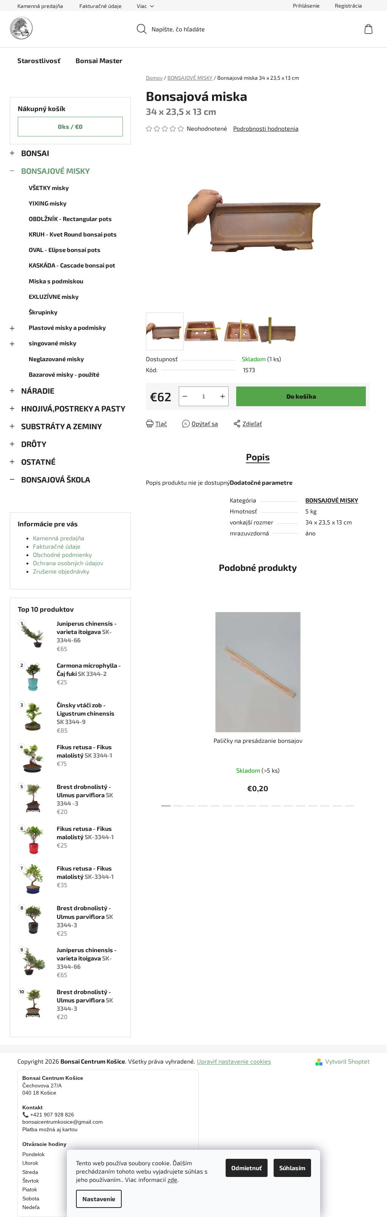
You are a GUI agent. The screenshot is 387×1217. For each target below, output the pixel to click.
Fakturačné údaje (100, 6)
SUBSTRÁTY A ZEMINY (61, 426)
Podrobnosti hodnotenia (266, 128)
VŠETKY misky (49, 187)
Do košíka (301, 396)
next (364, 707)
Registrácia (348, 5)
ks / (70, 126)
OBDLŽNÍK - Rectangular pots (70, 218)
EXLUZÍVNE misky (54, 296)
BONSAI (35, 153)
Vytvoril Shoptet (347, 1061)
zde (172, 1179)
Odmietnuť (246, 1167)
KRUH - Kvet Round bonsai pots (73, 234)
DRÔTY (33, 443)
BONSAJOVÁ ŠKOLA (55, 479)
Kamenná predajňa (40, 6)
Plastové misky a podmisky (67, 327)
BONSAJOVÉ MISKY (55, 170)
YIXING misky (48, 203)
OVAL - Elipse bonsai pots (65, 249)
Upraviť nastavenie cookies (234, 1061)
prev (152, 707)
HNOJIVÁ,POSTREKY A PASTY (73, 408)
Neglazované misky (56, 358)
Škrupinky (43, 311)
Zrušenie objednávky (61, 571)
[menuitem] (39, 60)
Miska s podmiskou (56, 281)
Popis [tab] (258, 456)
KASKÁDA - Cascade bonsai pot (72, 265)
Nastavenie (98, 1198)
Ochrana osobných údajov (68, 562)
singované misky (52, 342)
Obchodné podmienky (62, 554)
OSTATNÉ (38, 461)
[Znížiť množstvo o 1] (184, 396)
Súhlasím (292, 1167)
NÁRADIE (37, 390)
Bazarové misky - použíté (64, 374)
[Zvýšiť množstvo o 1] (222, 396)
